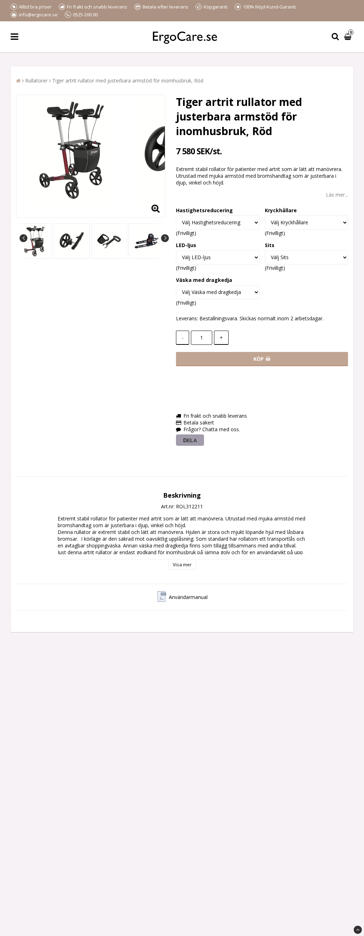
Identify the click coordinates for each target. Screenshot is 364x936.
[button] (348, 37)
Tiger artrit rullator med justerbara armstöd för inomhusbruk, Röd (127, 80)
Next (165, 238)
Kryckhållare (281, 210)
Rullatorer (36, 80)
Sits (269, 245)
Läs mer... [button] (337, 194)
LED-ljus (186, 245)
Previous (23, 238)
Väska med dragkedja (204, 280)
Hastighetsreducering (204, 210)
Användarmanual (188, 597)
